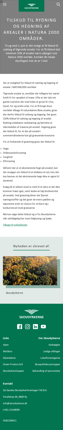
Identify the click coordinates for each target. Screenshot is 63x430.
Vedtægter (54, 345)
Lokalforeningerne (50, 358)
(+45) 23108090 (11, 410)
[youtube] (43, 326)
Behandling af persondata (46, 371)
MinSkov (7, 351)
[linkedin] (35, 326)
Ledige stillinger (51, 351)
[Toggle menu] (5, 4)
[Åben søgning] (56, 4)
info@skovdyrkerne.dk (15, 403)
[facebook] (20, 326)
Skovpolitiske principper (47, 364)
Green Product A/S (13, 364)
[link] (31, 6)
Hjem (6, 345)
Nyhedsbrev (9, 358)
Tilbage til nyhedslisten (15, 225)
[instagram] (28, 326)
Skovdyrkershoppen (13, 371)
